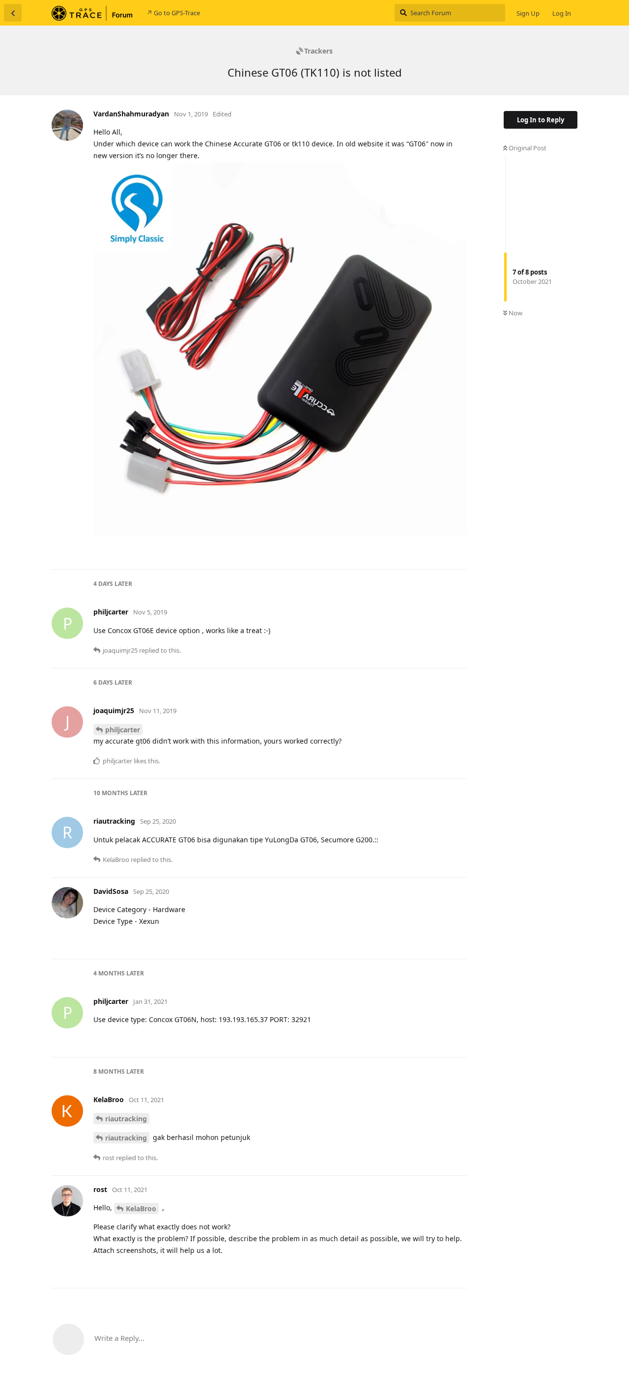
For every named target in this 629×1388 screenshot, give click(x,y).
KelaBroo (141, 1208)
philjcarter (122, 729)
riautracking (126, 1118)
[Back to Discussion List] (13, 13)
